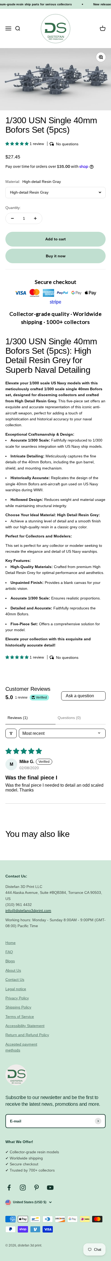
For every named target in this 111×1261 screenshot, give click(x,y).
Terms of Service (19, 1016)
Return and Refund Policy (27, 1035)
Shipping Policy (18, 1007)
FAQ (9, 952)
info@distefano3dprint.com (28, 910)
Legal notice (15, 989)
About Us (13, 970)
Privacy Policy (17, 998)
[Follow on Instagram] (22, 1187)
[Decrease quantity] (12, 218)
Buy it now (55, 256)
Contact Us (14, 979)
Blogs (10, 961)
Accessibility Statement (24, 1026)
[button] (17, 144)
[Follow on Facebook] (9, 1187)
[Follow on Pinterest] (36, 1187)
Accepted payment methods (21, 1047)
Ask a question (80, 695)
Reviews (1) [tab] (18, 718)
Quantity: (13, 207)
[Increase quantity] (35, 218)
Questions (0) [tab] (69, 718)
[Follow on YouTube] (50, 1187)
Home (10, 943)
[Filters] (11, 733)
